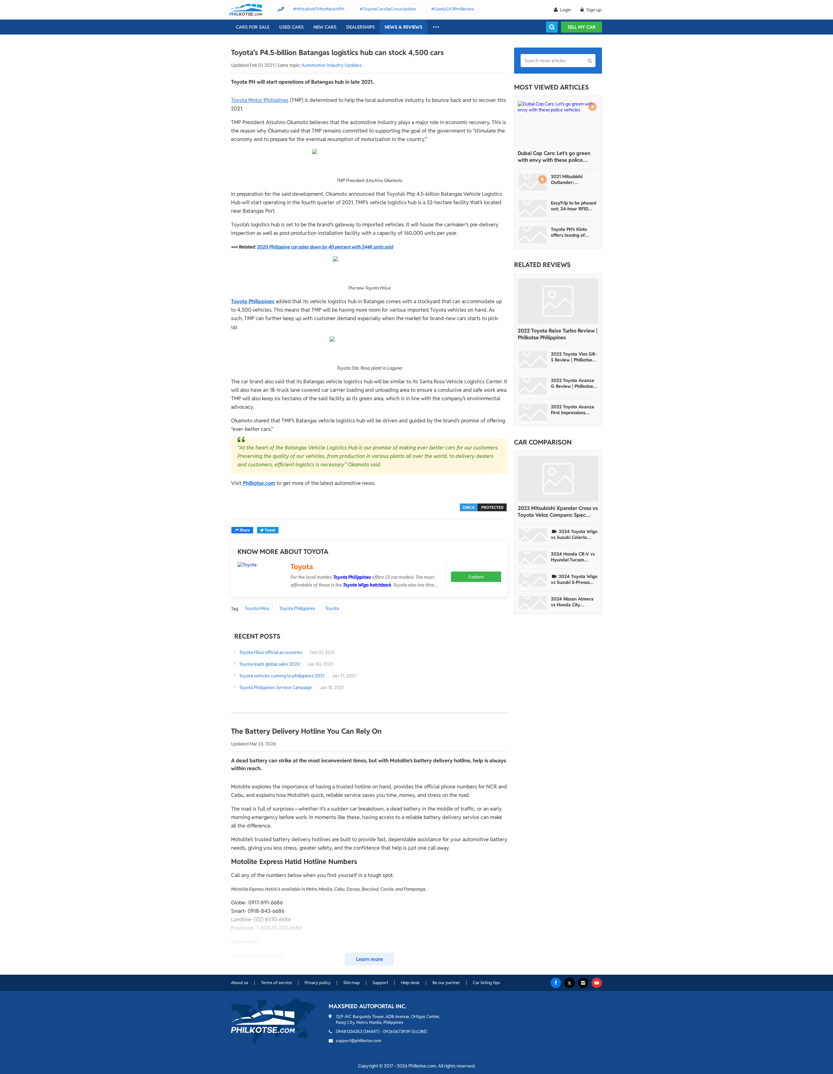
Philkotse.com (259, 483)
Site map (351, 982)
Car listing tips (486, 982)
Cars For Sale (252, 27)
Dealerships (360, 27)
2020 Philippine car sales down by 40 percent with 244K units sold (325, 247)
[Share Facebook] (242, 530)
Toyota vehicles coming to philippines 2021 (281, 676)
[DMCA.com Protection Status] (483, 506)
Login (565, 10)
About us (239, 982)
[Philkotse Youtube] (597, 983)
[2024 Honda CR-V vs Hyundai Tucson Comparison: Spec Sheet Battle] (533, 557)
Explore (476, 577)
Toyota (302, 566)
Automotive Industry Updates (332, 65)
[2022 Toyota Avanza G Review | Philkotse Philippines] (533, 385)
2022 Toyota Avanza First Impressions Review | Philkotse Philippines (572, 410)
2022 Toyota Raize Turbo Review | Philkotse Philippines (557, 334)
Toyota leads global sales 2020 (269, 664)
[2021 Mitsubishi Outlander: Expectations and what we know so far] (533, 182)
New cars (324, 27)
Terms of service (276, 982)
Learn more (369, 959)
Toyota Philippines (252, 301)
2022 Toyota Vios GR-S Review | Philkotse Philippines (574, 357)
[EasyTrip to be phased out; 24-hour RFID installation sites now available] (533, 208)
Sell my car (581, 27)
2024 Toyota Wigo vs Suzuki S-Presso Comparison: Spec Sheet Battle (574, 579)
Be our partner (446, 982)
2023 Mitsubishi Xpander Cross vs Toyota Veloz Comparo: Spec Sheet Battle (558, 511)
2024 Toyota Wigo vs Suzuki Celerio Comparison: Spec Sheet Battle (574, 534)
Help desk (410, 982)
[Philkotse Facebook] (556, 983)
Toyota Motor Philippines (260, 100)
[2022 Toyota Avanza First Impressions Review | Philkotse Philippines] (533, 412)
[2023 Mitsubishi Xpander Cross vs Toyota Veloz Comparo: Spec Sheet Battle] (558, 479)
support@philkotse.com (358, 1040)
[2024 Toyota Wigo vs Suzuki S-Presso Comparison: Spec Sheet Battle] (533, 579)
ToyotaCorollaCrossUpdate (389, 9)
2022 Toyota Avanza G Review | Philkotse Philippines (572, 383)
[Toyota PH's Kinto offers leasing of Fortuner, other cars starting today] (533, 234)
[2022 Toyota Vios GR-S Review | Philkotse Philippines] (533, 359)
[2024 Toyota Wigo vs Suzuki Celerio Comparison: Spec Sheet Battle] (533, 535)
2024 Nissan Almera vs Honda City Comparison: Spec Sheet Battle (572, 602)
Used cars (291, 27)
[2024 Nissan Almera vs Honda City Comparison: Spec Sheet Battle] (533, 602)
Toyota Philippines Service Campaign (275, 687)
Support (380, 982)
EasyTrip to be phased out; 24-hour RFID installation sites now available (573, 206)
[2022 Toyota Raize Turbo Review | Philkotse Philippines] (558, 301)
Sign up (593, 10)
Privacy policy (318, 982)
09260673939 (396, 1031)
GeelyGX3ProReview (454, 9)
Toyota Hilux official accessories (270, 652)
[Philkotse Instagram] (583, 983)
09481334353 (349, 1031)
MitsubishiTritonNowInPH (320, 9)
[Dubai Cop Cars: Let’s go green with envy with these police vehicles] (558, 124)
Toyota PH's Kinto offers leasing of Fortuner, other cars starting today (572, 232)
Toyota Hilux (257, 608)
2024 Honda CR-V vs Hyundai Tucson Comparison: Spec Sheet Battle (573, 557)
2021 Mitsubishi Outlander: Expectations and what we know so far (573, 179)
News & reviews (403, 27)
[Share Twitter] (268, 530)
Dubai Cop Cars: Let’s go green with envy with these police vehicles (554, 156)
